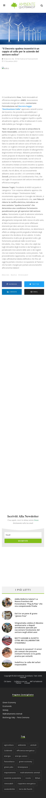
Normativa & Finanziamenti (27, 59)
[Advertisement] (23, 401)
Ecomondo (7, 706)
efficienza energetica (25, 750)
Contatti (27, 683)
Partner (18, 683)
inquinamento (10, 773)
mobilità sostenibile (12, 778)
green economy (25, 761)
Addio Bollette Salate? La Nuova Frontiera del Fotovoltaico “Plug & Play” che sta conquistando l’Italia (28, 602)
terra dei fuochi (25, 789)
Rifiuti (37, 778)
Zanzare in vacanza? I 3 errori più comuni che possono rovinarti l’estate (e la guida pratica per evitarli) (28, 652)
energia (7, 756)
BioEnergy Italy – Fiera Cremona (16, 717)
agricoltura (9, 745)
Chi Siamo (7, 681)
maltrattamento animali (30, 773)
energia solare (21, 756)
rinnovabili (23, 275)
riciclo (28, 778)
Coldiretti (8, 750)
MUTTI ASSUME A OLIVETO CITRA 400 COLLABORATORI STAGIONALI (27, 640)
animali (33, 745)
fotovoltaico (9, 761)
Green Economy (9, 702)
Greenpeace (23, 767)
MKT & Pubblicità (36, 681)
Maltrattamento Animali (12, 714)
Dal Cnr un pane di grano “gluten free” (26, 614)
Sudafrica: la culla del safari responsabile (27, 663)
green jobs (8, 767)
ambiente (22, 745)
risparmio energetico (27, 784)
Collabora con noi (20, 681)
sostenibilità (9, 789)
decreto (6, 275)
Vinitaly (5, 710)
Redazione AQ (8, 59)
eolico (14, 275)
